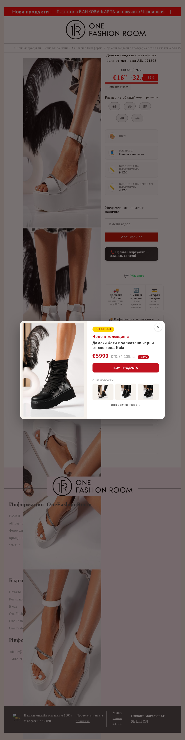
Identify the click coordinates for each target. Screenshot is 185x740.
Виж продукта (125, 368)
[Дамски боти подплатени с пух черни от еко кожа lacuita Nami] (148, 392)
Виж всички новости (125, 404)
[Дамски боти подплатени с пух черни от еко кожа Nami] (102, 392)
